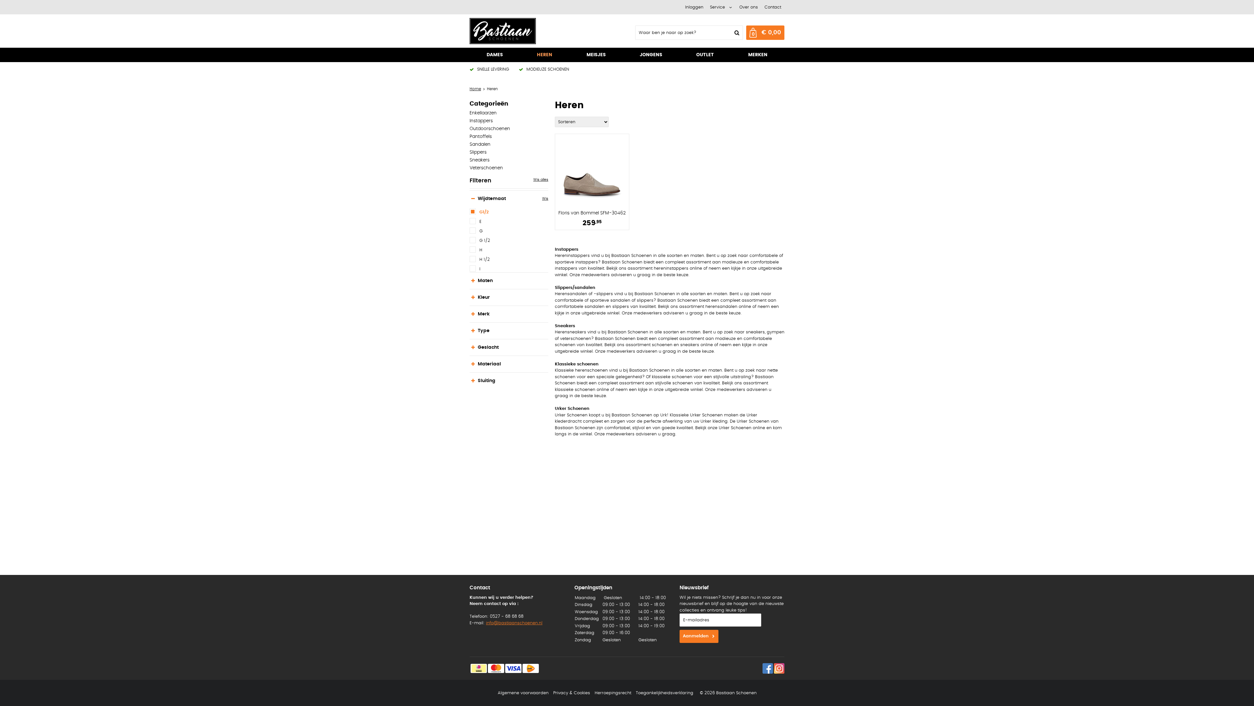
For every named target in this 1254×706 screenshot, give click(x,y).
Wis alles (540, 179)
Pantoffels (481, 136)
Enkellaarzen (483, 113)
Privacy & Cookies (571, 693)
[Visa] (513, 668)
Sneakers (480, 160)
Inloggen (694, 7)
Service (717, 7)
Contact (772, 7)
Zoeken (736, 32)
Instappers (481, 121)
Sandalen (480, 144)
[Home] (519, 31)
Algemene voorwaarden (523, 693)
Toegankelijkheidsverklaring (664, 693)
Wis (545, 198)
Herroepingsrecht (613, 693)
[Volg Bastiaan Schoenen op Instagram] (779, 668)
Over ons (748, 7)
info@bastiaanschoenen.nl (514, 623)
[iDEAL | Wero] (479, 668)
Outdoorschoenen (490, 128)
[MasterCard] (496, 668)
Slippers (478, 152)
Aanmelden (696, 636)
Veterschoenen (486, 168)
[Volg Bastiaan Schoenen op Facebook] (768, 668)
